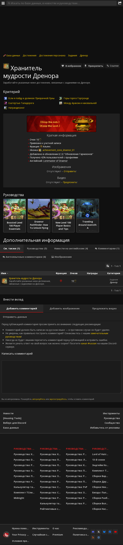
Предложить (70, 182)
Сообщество (112, 422)
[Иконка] (6, 66)
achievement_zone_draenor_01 (58, 150)
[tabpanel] (61, 277)
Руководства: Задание (51, 476)
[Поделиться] (120, 3)
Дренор (84, 55)
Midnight (19, 497)
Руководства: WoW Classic (77, 448)
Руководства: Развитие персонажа (25, 465)
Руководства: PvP (76, 487)
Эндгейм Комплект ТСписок (101, 465)
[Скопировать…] (107, 265)
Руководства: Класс (25, 454)
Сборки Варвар (101, 476)
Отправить (70, 171)
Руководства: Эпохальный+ (25, 470)
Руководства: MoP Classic (51, 448)
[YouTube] (115, 531)
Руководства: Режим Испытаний (51, 497)
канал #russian (89, 343)
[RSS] (93, 537)
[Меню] (3, 3)
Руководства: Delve (25, 459)
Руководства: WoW (25, 448)
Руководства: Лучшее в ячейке (77, 459)
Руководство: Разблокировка (77, 454)
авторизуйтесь (38, 399)
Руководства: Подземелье (51, 465)
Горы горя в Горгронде (76, 98)
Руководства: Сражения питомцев (51, 487)
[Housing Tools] (12, 418)
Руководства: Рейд (25, 481)
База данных (13, 55)
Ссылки (114, 65)
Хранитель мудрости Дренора (25, 278)
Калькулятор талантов (25, 487)
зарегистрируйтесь (58, 399)
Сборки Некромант (101, 487)
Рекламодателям (82, 528)
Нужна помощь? (21, 528)
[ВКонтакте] (98, 537)
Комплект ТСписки (25, 492)
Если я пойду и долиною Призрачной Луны (31, 98)
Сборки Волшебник (101, 503)
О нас (56, 528)
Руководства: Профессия (25, 476)
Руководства (112, 418)
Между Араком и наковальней (80, 103)
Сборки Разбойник (101, 497)
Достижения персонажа (52, 55)
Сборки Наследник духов (101, 508)
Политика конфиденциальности (82, 534)
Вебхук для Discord (14, 422)
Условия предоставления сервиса (21, 540)
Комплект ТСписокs (101, 470)
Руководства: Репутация (51, 481)
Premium (58, 534)
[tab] (12, 249)
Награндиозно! (16, 107)
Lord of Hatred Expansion (101, 454)
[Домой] (6, 537)
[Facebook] (109, 531)
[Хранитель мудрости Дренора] (4, 281)
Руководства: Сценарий (51, 492)
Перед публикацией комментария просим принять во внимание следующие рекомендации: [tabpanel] (59, 361)
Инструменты (111, 413)
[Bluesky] (104, 531)
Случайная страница (41, 534)
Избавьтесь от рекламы (105, 427)
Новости (8, 413)
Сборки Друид (101, 481)
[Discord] (93, 531)
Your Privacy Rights (21, 534)
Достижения (29, 55)
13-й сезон (98, 459)
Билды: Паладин (101, 492)
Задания (72, 55)
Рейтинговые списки (51, 508)
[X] (98, 531)
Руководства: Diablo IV (101, 448)
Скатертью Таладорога (21, 103)
